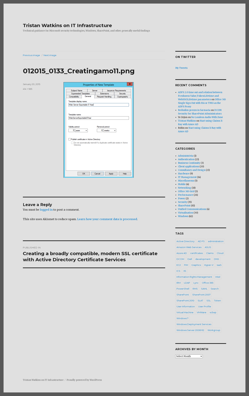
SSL (208, 300)
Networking (184, 187)
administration (216, 241)
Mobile (182, 184)
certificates (196, 253)
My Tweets (181, 68)
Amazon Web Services (189, 247)
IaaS (219, 265)
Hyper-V (208, 265)
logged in (46, 209)
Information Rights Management (194, 276)
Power (181, 198)
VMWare (201, 312)
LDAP (187, 282)
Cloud (220, 253)
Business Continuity (189, 163)
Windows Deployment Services (194, 324)
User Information (186, 306)
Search (215, 288)
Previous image (31, 55)
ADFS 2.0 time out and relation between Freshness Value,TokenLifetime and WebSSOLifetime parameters (200, 96)
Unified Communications (192, 209)
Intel (217, 276)
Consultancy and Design (191, 170)
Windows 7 (182, 318)
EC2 (179, 265)
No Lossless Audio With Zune (207, 117)
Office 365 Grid (186, 191)
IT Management (187, 177)
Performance (185, 195)
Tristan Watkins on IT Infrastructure (67, 25)
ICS (178, 271)
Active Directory (185, 241)
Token (217, 300)
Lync (196, 282)
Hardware (183, 173)
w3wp (213, 312)
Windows (183, 216)
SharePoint (184, 205)
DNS (216, 259)
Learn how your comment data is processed (107, 219)
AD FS (201, 241)
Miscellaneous (186, 180)
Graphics (196, 265)
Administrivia (185, 155)
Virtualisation (185, 212)
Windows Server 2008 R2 (190, 330)
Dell (190, 259)
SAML (204, 288)
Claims (209, 253)
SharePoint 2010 (185, 300)
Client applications (188, 166)
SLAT (200, 300)
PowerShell (183, 288)
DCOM (180, 259)
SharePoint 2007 (201, 294)
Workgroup (214, 330)
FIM (186, 265)
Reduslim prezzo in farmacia (194, 110)
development (203, 259)
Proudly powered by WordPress (84, 380)
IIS (185, 271)
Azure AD (182, 253)
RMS (195, 288)
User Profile (204, 306)
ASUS (208, 247)
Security (182, 202)
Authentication (186, 159)
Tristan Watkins (187, 120)
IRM (179, 282)
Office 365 (207, 282)
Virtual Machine (185, 312)
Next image (50, 55)
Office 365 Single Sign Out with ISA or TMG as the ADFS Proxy (202, 103)
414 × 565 (27, 89)
